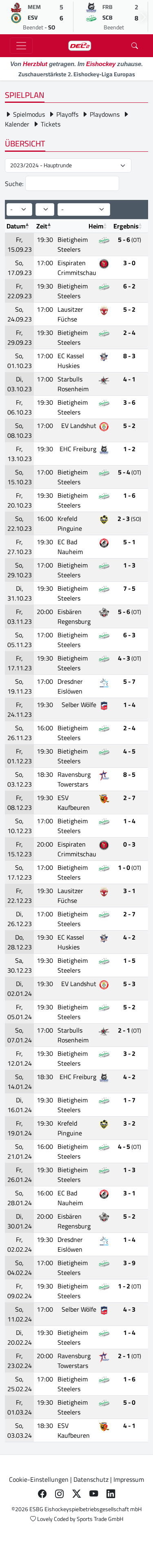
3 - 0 (129, 263)
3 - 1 (129, 891)
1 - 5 (129, 960)
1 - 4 (129, 704)
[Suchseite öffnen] (134, 45)
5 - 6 (129, 239)
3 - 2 (129, 1053)
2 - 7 (129, 797)
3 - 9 (129, 1263)
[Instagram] (59, 1494)
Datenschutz (91, 1479)
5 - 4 (129, 472)
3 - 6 (129, 402)
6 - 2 (129, 286)
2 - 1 (129, 1030)
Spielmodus (28, 114)
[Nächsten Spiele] (143, 17)
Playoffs (66, 114)
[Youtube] (94, 1494)
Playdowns (104, 114)
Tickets (49, 124)
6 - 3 (129, 635)
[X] (76, 1494)
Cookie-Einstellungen (39, 1479)
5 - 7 (129, 681)
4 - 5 (129, 751)
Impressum (128, 1479)
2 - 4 (129, 332)
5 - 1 (129, 542)
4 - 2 (129, 937)
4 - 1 (129, 379)
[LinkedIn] (111, 1494)
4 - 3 (129, 658)
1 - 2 (129, 449)
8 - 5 (129, 774)
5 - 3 (129, 984)
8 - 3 (129, 356)
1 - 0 (129, 867)
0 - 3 (129, 844)
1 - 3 (129, 565)
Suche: (15, 183)
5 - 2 (129, 309)
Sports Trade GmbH (100, 1519)
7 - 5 (129, 588)
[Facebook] (42, 1494)
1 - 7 (129, 1100)
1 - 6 (129, 495)
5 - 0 (129, 1402)
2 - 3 (129, 518)
